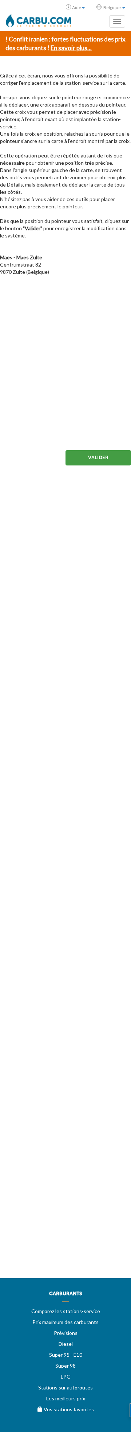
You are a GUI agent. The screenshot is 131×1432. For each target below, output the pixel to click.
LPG (66, 1376)
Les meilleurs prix (65, 1398)
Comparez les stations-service (65, 1311)
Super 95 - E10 (65, 1355)
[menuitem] (65, 1296)
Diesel (66, 1344)
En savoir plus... (71, 48)
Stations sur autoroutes (65, 1387)
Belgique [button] (112, 7)
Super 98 (65, 1366)
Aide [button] (76, 7)
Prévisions (66, 1333)
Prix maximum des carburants (65, 1322)
